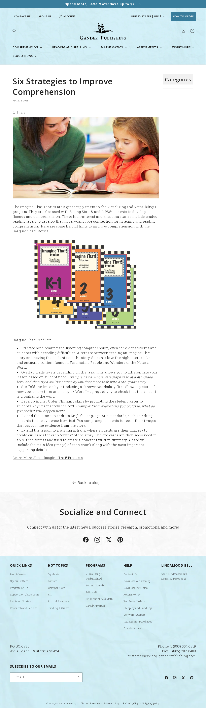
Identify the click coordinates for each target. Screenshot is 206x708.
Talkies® (91, 592)
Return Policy (132, 594)
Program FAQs (19, 588)
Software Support (134, 614)
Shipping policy (151, 703)
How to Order (183, 16)
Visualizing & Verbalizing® (94, 576)
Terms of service (90, 703)
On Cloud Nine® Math (99, 599)
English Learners (59, 601)
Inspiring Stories (20, 601)
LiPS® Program (95, 605)
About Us (44, 16)
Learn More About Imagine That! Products (48, 458)
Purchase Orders (134, 601)
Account (69, 16)
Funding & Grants (59, 608)
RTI (50, 594)
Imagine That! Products (32, 340)
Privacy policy (111, 703)
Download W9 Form (136, 588)
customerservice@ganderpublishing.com (162, 656)
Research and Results (23, 608)
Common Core (56, 588)
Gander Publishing (66, 703)
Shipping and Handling (138, 608)
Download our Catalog (137, 581)
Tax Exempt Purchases (138, 621)
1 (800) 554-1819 (183, 646)
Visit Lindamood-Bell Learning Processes (174, 576)
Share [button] (21, 113)
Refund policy (130, 703)
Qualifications (132, 628)
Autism (52, 581)
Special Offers (19, 581)
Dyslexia (54, 574)
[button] (14, 30)
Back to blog (89, 482)
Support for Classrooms (24, 594)
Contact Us (22, 16)
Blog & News (18, 574)
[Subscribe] (77, 677)
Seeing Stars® (95, 585)
